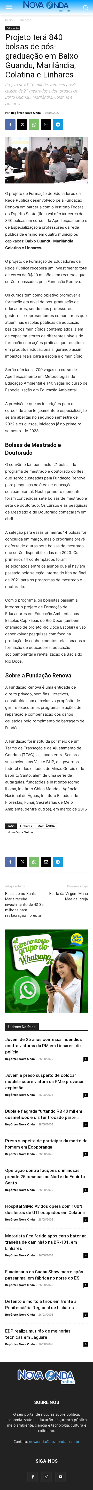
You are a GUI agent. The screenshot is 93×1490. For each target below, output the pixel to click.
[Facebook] (10, 124)
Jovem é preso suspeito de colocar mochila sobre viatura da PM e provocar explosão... (44, 1081)
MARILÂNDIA (46, 826)
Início (9, 20)
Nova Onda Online (20, 832)
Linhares (26, 826)
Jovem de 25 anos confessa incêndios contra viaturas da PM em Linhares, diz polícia (43, 1045)
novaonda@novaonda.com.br (54, 1441)
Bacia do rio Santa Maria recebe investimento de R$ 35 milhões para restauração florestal (24, 904)
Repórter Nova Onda (26, 113)
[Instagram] (46, 1477)
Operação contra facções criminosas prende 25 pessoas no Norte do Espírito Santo (45, 1176)
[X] (22, 124)
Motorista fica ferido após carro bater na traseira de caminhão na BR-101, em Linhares (46, 1242)
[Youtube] (60, 1477)
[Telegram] (58, 124)
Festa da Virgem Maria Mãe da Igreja (68, 896)
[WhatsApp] (34, 124)
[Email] (46, 124)
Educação (25, 20)
